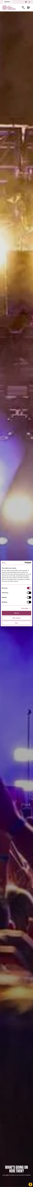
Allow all (16, 613)
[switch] (29, 593)
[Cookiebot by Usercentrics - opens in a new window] (24, 563)
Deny (16, 623)
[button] (28, 7)
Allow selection (16, 618)
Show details (24, 608)
